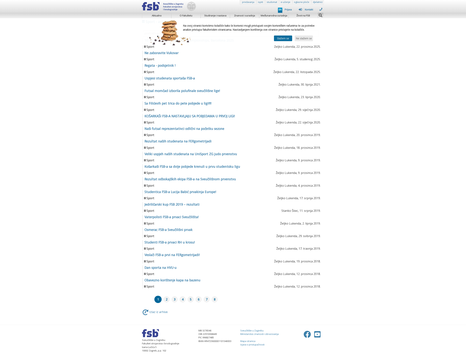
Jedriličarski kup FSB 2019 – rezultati (172, 204)
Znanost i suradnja (244, 15)
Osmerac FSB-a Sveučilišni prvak (169, 229)
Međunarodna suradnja (274, 15)
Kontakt (309, 9)
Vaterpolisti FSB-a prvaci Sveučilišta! (172, 217)
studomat (272, 2)
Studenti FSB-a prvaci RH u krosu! (170, 242)
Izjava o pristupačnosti (252, 344)
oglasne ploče (301, 2)
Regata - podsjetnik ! (160, 65)
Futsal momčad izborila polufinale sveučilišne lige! (182, 90)
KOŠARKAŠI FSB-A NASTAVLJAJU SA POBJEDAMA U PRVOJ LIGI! (190, 116)
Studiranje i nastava (215, 15)
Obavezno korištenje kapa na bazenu (172, 280)
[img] (320, 15)
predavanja (248, 2)
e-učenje (285, 2)
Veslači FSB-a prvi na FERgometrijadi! (172, 255)
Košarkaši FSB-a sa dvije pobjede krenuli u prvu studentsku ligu (192, 166)
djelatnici (318, 2)
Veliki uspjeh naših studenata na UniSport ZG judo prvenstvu (191, 154)
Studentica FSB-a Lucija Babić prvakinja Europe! (180, 192)
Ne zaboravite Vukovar (162, 53)
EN (280, 9)
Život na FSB (303, 15)
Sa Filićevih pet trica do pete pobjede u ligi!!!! (178, 103)
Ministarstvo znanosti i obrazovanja (259, 334)
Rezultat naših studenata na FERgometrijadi (178, 141)
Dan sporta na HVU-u (161, 267)
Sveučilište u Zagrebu (252, 330)
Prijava (288, 9)
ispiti (260, 2)
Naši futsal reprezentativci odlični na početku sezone (184, 128)
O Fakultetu (186, 15)
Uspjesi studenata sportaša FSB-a (170, 78)
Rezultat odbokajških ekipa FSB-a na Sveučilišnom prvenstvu (190, 179)
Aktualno (157, 15)
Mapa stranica (247, 341)
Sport (150, 47)
